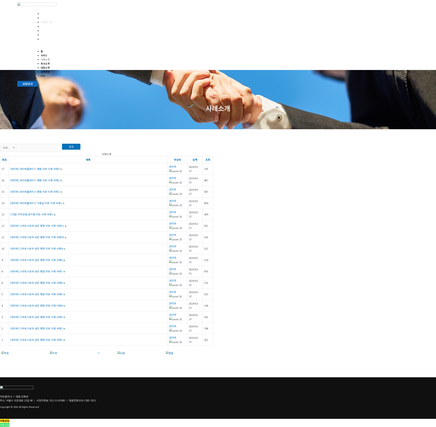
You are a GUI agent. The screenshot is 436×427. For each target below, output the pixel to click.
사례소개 (46, 22)
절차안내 (46, 35)
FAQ (43, 39)
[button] (123, 47)
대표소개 (46, 30)
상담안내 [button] (27, 83)
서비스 (45, 17)
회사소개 (46, 26)
